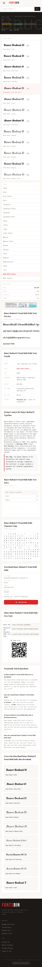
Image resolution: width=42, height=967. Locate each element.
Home (3, 16)
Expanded (6, 213)
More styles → (8, 278)
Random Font (6, 930)
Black (5, 188)
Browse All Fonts (8, 924)
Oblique (6, 250)
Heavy (5, 221)
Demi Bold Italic (9, 274)
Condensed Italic (9, 209)
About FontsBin (7, 945)
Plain (5, 254)
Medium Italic (8, 241)
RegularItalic (8, 262)
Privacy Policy (7, 948)
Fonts (8, 16)
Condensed (6, 204)
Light (5, 229)
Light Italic (8, 233)
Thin (4, 270)
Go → (37, 9)
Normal (5, 245)
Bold (4, 192)
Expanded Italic (9, 217)
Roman (5, 266)
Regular (6, 258)
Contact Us (6, 942)
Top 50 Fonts (6, 927)
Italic (5, 225)
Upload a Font (7, 933)
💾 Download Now (21, 602)
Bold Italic (7, 196)
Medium (5, 237)
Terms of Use (6, 951)
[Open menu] (4, 3)
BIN (14, 2)
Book (4, 200)
